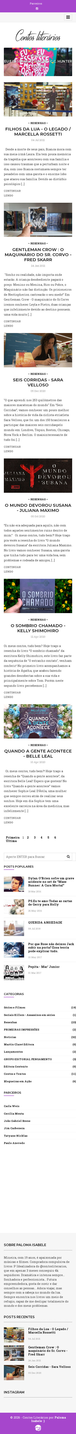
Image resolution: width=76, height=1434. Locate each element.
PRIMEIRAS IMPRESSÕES (21, 1029)
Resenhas (10, 1022)
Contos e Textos (15, 1073)
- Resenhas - (38, 55)
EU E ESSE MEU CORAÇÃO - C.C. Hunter (38, 61)
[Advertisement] (38, 1189)
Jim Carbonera (14, 1128)
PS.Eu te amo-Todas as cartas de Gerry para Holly (50, 902)
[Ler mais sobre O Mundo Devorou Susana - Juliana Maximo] (38, 475)
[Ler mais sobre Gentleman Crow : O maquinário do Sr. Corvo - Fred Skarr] (38, 219)
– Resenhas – (38, 123)
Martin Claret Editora (19, 1044)
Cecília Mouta (14, 1113)
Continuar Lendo (12, 193)
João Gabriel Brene (17, 1120)
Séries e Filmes (14, 1007)
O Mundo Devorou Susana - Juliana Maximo (38, 508)
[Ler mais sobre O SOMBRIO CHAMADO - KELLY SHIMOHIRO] (38, 595)
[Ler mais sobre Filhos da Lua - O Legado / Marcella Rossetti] (38, 99)
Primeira (12, 837)
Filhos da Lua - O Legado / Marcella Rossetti (38, 131)
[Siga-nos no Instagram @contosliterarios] (37, 8)
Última (11, 841)
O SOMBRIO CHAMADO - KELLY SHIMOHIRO (38, 628)
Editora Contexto (16, 1066)
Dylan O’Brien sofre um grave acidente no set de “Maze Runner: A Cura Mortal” (51, 881)
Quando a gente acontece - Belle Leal (38, 753)
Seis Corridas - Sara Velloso (38, 382)
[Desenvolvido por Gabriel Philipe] (38, 1428)
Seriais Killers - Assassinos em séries (29, 1015)
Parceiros (36, 3)
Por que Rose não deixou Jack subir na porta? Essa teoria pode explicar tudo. (51, 947)
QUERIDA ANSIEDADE (45, 922)
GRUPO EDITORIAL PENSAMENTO (28, 1059)
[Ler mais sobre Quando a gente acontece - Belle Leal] (38, 721)
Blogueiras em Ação (18, 1081)
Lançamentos (13, 1051)
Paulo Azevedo (14, 1143)
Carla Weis (11, 1106)
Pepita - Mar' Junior (44, 967)
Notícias (10, 1037)
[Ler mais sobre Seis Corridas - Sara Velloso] (38, 350)
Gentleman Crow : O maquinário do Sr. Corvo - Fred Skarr (38, 254)
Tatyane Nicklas (15, 1135)
